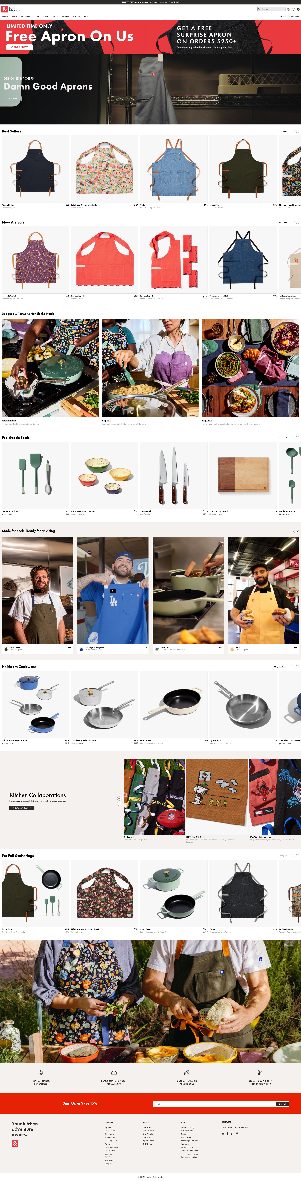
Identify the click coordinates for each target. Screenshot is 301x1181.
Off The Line (148, 1144)
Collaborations (111, 1147)
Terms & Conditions (189, 1150)
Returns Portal (187, 1131)
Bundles (108, 1154)
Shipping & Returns (189, 1140)
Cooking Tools (111, 1140)
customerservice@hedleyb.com (235, 1127)
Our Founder (148, 1131)
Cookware (109, 1134)
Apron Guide (148, 1140)
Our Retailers (148, 1134)
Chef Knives (110, 1131)
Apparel (108, 1144)
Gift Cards (109, 1157)
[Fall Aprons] (150, 1001)
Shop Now (174, 289)
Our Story (147, 1127)
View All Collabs (22, 808)
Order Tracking (187, 1127)
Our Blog (147, 1137)
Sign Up (282, 1104)
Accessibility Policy (189, 1154)
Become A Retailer (189, 1157)
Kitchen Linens (111, 1137)
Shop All (108, 1164)
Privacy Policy (187, 1147)
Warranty (185, 1144)
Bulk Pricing (110, 1160)
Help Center (186, 1137)
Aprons (108, 1127)
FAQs (183, 1134)
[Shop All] (225, 37)
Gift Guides (110, 1150)
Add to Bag (35, 198)
